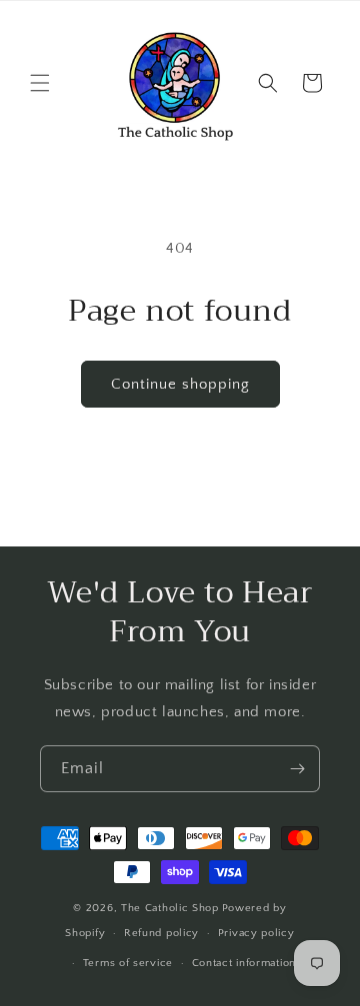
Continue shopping (180, 384)
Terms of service (128, 963)
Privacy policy (256, 933)
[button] (40, 83)
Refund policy (161, 933)
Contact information (244, 963)
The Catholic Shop (170, 908)
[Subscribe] (297, 768)
